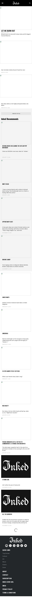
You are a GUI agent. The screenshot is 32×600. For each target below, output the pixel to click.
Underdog (5, 333)
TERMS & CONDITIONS (9, 593)
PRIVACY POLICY (7, 589)
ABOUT (4, 571)
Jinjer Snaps (5, 297)
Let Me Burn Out (8, 30)
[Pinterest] (18, 545)
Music (4, 562)
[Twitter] (10, 545)
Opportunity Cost (7, 222)
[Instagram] (14, 545)
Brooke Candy (6, 260)
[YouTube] (25, 545)
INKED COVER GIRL (8, 582)
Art (3, 559)
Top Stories (6, 553)
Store (4, 567)
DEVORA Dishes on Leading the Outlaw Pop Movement (14, 147)
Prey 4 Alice (6, 99)
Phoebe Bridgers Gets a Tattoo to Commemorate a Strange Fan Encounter (13, 443)
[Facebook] (6, 545)
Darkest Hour (7, 65)
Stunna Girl (5, 480)
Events (4, 564)
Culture (4, 556)
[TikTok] (21, 545)
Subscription (7, 578)
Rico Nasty (5, 406)
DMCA (4, 586)
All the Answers (7, 514)
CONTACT (5, 575)
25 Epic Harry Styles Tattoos (11, 371)
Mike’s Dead (5, 184)
